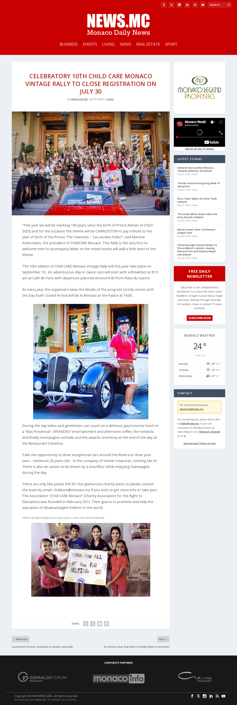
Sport (171, 45)
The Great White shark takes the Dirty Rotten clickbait (197, 215)
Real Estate (148, 45)
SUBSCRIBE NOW (199, 318)
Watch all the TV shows (199, 148)
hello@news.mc (189, 423)
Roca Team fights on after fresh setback (197, 200)
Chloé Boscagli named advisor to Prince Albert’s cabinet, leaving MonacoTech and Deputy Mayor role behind (197, 249)
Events (90, 45)
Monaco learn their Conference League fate (196, 231)
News (125, 45)
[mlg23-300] (199, 111)
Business (69, 45)
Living (108, 45)
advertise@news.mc (192, 409)
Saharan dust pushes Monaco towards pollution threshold (195, 169)
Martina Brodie (79, 99)
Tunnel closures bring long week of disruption (198, 185)
